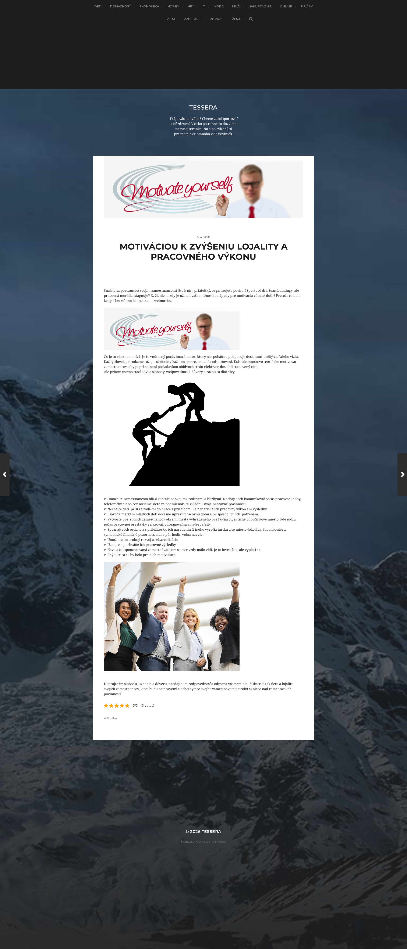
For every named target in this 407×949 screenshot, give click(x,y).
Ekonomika (149, 6)
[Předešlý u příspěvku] (5, 474)
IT (203, 6)
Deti (98, 6)
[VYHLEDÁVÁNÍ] (251, 19)
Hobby (173, 6)
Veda (171, 19)
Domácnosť (120, 6)
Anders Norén (214, 841)
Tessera (203, 107)
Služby (306, 6)
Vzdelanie (192, 19)
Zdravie (217, 19)
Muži (236, 6)
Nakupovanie (260, 6)
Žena (236, 19)
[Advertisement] (203, 57)
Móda (219, 6)
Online (286, 6)
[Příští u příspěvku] (402, 474)
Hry (191, 6)
